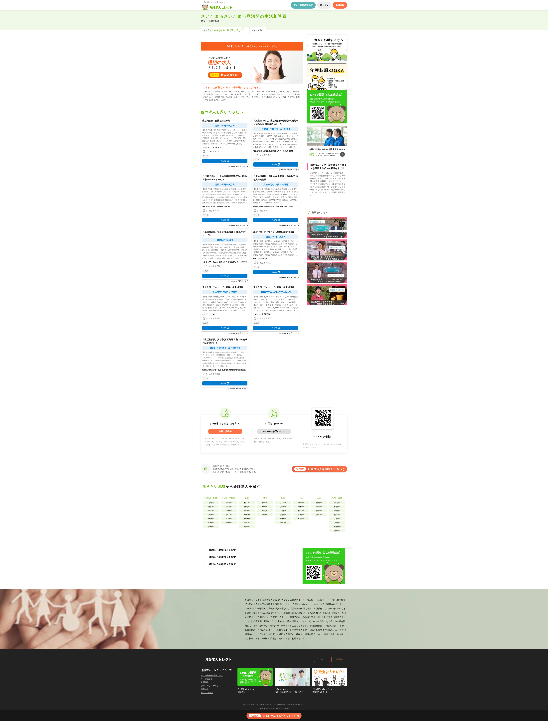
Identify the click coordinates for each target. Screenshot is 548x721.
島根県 (301, 506)
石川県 (229, 510)
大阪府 (283, 503)
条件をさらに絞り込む (225, 30)
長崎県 (337, 510)
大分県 (337, 518)
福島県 (211, 526)
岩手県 (211, 510)
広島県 (301, 514)
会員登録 (339, 659)
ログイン (322, 659)
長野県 (229, 522)
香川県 (319, 506)
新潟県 (229, 503)
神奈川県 (247, 518)
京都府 (283, 510)
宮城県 (211, 514)
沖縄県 (337, 530)
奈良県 (283, 518)
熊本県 (337, 514)
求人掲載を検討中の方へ (212, 675)
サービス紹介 (207, 679)
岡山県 (301, 510)
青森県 (211, 506)
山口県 (301, 518)
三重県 (265, 514)
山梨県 (229, 518)
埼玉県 (247, 526)
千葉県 (247, 522)
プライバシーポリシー (211, 686)
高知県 (319, 514)
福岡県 (337, 503)
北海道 (211, 503)
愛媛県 (319, 510)
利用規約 (205, 682)
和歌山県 (283, 522)
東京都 (247, 514)
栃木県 (247, 503)
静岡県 (265, 510)
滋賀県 (283, 514)
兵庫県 (283, 506)
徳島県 (319, 503)
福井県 (229, 514)
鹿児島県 (337, 526)
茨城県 (247, 510)
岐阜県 (265, 506)
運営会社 (205, 689)
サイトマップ (207, 692)
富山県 (229, 506)
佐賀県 (337, 506)
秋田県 (211, 518)
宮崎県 (337, 522)
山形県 (211, 522)
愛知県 (265, 503)
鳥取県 (301, 503)
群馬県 (247, 506)
